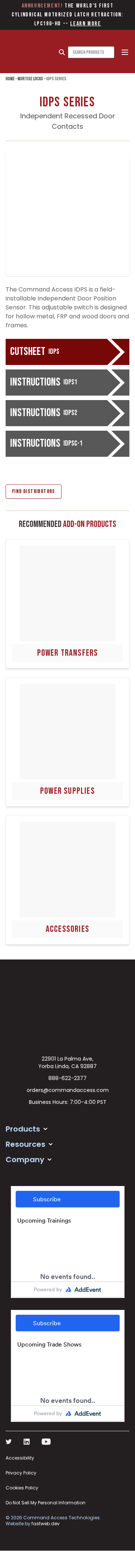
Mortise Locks (30, 79)
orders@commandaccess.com (68, 1090)
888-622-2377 (67, 1078)
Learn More (85, 23)
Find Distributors (33, 491)
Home (10, 79)
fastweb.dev (46, 1523)
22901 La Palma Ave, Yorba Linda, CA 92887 (67, 1062)
